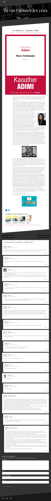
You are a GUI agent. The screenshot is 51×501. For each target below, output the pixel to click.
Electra (9, 269)
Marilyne (9, 331)
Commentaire (4, 459)
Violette (9, 295)
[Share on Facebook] (6, 210)
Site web (3, 480)
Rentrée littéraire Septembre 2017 (34, 32)
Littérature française (26, 32)
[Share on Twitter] (9, 210)
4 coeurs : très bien (20, 32)
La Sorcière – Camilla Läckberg (8, 236)
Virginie (9, 246)
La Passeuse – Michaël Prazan (43, 236)
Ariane (9, 306)
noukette (9, 375)
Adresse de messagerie (6, 475)
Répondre (45, 252)
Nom (3, 471)
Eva (16, 32)
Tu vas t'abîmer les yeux (25, 10)
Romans (40, 32)
